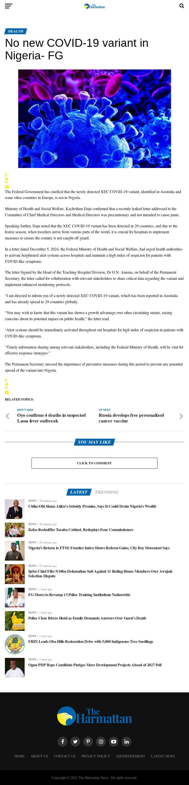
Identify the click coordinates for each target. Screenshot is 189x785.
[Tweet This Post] (7, 179)
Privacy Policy (95, 756)
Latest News (163, 756)
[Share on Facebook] (7, 175)
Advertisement (130, 756)
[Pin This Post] (7, 183)
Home (19, 756)
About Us (39, 756)
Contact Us (65, 756)
